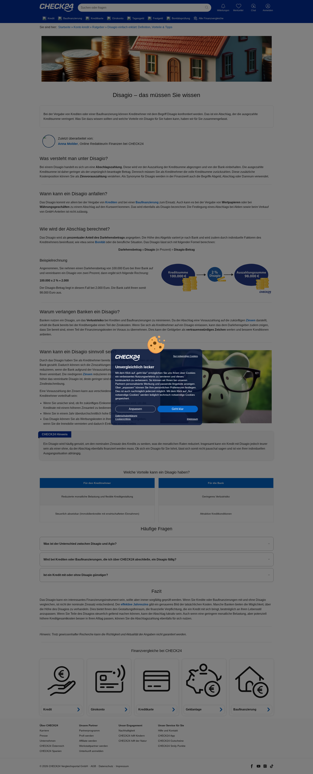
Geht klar (177, 408)
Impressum (192, 419)
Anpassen (135, 408)
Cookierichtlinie (123, 419)
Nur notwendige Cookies (185, 356)
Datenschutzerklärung (126, 415)
